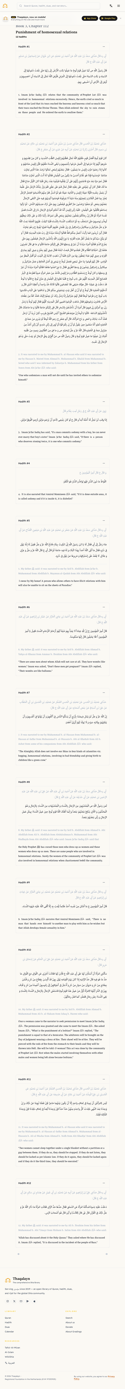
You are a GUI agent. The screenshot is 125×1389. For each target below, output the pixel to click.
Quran (8, 1317)
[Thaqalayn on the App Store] (34, 1301)
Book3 (21, 26)
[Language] (111, 6)
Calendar (9, 1331)
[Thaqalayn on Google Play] (27, 1301)
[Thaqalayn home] (6, 5)
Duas (7, 1327)
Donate (69, 1327)
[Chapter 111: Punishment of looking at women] (19, 1254)
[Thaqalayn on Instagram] (7, 1301)
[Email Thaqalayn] (21, 1301)
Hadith (8, 1322)
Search (69, 1317)
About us (70, 1322)
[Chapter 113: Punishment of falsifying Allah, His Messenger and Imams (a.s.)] (106, 1254)
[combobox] (58, 5)
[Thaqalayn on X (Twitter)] (14, 1301)
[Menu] (119, 6)
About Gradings (74, 1331)
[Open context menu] (104, 47)
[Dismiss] (121, 18)
